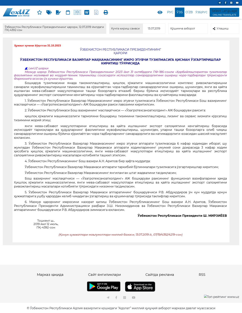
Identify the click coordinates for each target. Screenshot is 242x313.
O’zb (189, 12)
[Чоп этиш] (105, 12)
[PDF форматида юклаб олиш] (96, 12)
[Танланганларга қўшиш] (39, 12)
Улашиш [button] (223, 28)
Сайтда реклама (159, 275)
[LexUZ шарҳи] (58, 12)
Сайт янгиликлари (104, 275)
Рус (170, 12)
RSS (202, 275)
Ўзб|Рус (201, 12)
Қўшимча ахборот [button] (182, 28)
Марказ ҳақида (50, 275)
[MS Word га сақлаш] (87, 12)
